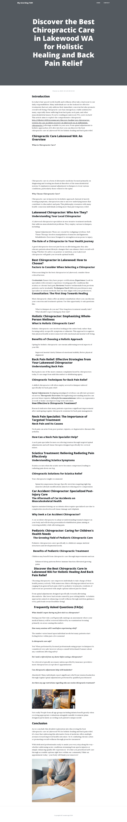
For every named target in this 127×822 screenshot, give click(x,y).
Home (98, 3)
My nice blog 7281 (25, 3)
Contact (107, 3)
